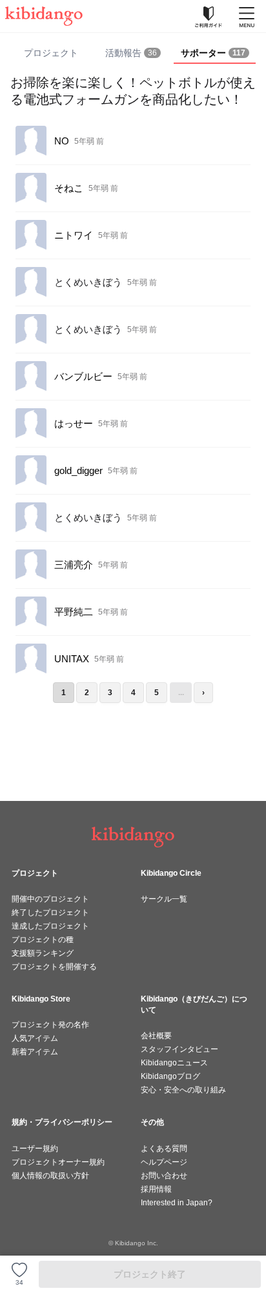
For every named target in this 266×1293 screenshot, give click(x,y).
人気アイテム (35, 1038)
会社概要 (156, 1035)
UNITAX (71, 658)
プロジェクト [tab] (51, 53)
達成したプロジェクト (50, 926)
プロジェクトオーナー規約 (58, 1162)
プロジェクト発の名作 (50, 1024)
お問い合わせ (164, 1175)
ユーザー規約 (35, 1148)
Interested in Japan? (176, 1202)
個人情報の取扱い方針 (50, 1175)
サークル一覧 (164, 898)
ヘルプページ (164, 1162)
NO (61, 140)
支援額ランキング (43, 953)
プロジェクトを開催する (54, 966)
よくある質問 (164, 1148)
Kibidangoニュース (174, 1062)
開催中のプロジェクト (50, 898)
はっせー (73, 423)
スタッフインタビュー (179, 1049)
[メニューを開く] (246, 16)
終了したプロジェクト (50, 912)
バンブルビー (83, 376)
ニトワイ (73, 235)
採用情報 (156, 1189)
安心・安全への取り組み (183, 1089)
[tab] (133, 53)
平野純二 (73, 611)
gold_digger (78, 470)
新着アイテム (35, 1051)
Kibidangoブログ (170, 1076)
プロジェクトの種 (43, 939)
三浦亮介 (73, 564)
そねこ (68, 188)
